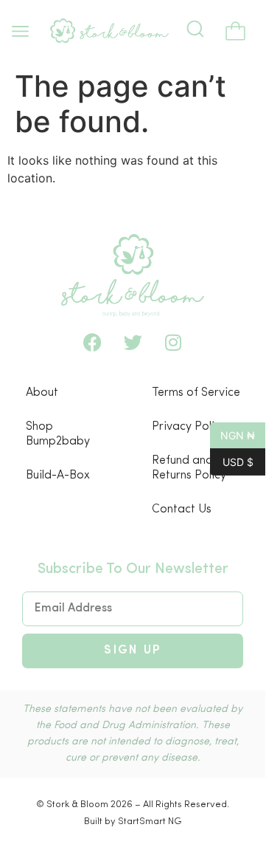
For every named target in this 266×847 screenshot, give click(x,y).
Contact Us (181, 509)
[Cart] (235, 32)
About (42, 393)
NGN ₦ (232, 434)
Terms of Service (196, 393)
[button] (20, 31)
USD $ (231, 460)
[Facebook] (92, 342)
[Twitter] (132, 342)
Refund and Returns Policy (189, 468)
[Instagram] (173, 342)
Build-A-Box (58, 475)
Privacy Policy (189, 427)
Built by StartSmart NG (132, 821)
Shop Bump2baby (58, 434)
